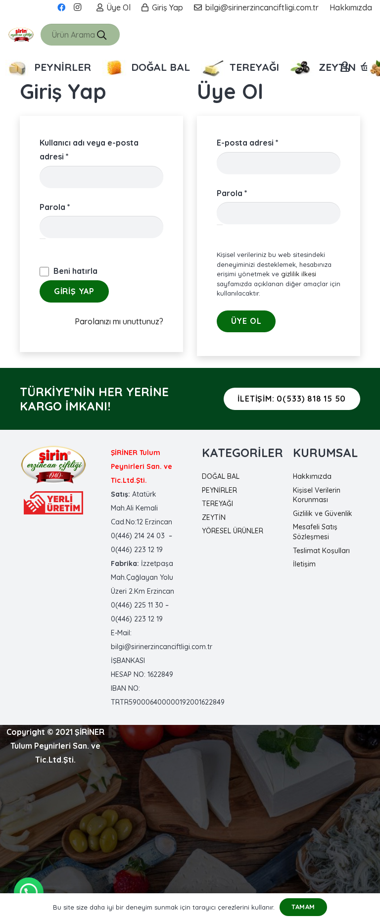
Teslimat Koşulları (321, 550)
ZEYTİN (214, 517)
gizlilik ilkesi (298, 274)
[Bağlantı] (21, 34)
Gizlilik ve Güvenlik (322, 513)
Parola (68, 207)
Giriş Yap (74, 291)
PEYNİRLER (219, 490)
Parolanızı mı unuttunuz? (119, 321)
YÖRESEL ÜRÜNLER (232, 530)
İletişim (304, 564)
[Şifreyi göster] (43, 238)
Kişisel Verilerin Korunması (316, 495)
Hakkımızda (312, 476)
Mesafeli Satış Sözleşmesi (315, 531)
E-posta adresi (261, 142)
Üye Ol (246, 321)
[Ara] (101, 34)
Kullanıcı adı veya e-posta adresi (89, 149)
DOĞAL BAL (220, 476)
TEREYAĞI (217, 503)
